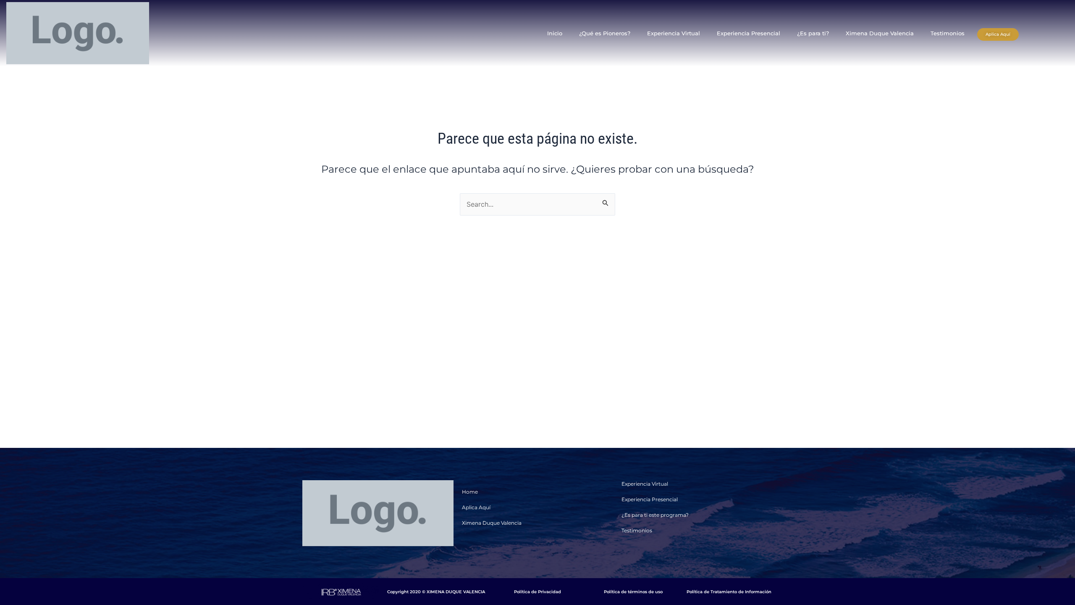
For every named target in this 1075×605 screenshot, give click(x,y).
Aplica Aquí (476, 507)
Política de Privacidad (537, 591)
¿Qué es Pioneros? (604, 33)
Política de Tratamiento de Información (729, 591)
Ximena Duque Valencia (880, 33)
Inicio (554, 33)
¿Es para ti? (813, 33)
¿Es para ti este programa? (655, 515)
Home (470, 492)
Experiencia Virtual (673, 33)
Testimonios (948, 33)
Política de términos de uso (633, 591)
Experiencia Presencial (748, 33)
